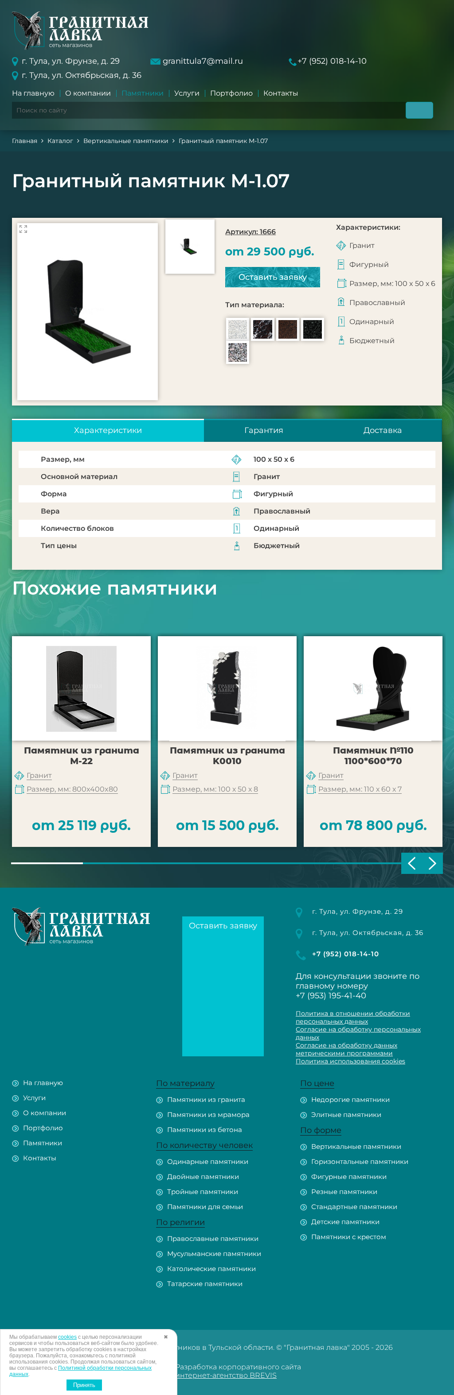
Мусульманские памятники (214, 1253)
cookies (67, 1337)
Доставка (383, 430)
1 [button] (47, 863)
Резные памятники (344, 1191)
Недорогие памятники (350, 1099)
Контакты (280, 93)
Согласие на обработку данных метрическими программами (346, 1049)
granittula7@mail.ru (203, 61)
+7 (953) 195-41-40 (331, 996)
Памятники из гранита (206, 1099)
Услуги (187, 93)
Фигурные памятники (349, 1176)
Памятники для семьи (205, 1206)
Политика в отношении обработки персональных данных (353, 1017)
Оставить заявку (273, 277)
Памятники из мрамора (208, 1114)
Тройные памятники (202, 1191)
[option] (87, 311)
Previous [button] (411, 863)
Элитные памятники (346, 1114)
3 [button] (191, 863)
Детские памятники (345, 1221)
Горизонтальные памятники (359, 1161)
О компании (88, 93)
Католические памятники (211, 1268)
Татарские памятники (205, 1283)
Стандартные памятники (354, 1206)
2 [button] (119, 863)
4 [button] (263, 863)
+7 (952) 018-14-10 (332, 61)
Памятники (142, 93)
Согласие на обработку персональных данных (358, 1033)
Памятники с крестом (348, 1237)
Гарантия (263, 430)
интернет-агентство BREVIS (226, 1375)
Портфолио (231, 93)
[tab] (108, 430)
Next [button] (432, 863)
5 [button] (335, 863)
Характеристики (108, 430)
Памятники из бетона (204, 1129)
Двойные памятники (203, 1176)
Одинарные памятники (207, 1161)
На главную (33, 93)
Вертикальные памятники (356, 1146)
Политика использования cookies (350, 1061)
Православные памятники (212, 1238)
